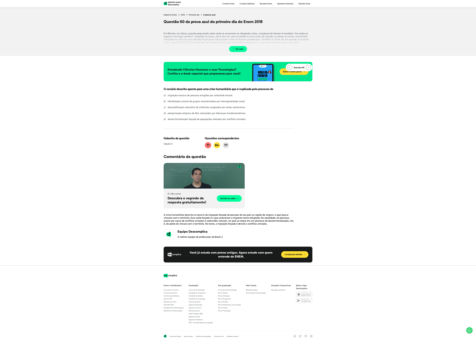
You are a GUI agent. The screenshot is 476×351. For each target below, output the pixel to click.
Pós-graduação (224, 285)
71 (208, 145)
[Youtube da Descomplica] (306, 336)
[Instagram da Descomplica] (311, 336)
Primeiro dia (194, 15)
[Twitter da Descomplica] (300, 336)
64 (217, 145)
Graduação (193, 285)
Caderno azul (209, 15)
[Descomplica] (170, 277)
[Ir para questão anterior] (289, 67)
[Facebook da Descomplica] (295, 336)
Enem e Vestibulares (172, 285)
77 (225, 145)
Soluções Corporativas (281, 285)
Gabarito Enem (170, 15)
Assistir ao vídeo (228, 198)
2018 (183, 15)
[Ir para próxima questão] (308, 67)
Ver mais (239, 49)
